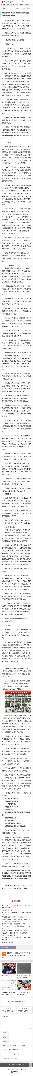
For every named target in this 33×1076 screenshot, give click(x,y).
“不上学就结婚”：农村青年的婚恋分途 (12, 917)
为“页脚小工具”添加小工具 (16, 1064)
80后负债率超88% (7, 910)
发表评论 (16, 8)
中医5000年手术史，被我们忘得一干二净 (13, 924)
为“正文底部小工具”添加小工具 (16, 1001)
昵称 (4, 1032)
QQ (4, 1045)
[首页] (30, 1063)
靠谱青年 (9, 4)
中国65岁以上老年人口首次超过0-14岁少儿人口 (15, 930)
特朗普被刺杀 (6, 975)
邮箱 (4, 1037)
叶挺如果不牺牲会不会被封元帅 (8, 947)
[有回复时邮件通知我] (4, 1058)
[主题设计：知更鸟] (16, 1073)
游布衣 (20, 955)
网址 (4, 1041)
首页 (4, 4)
